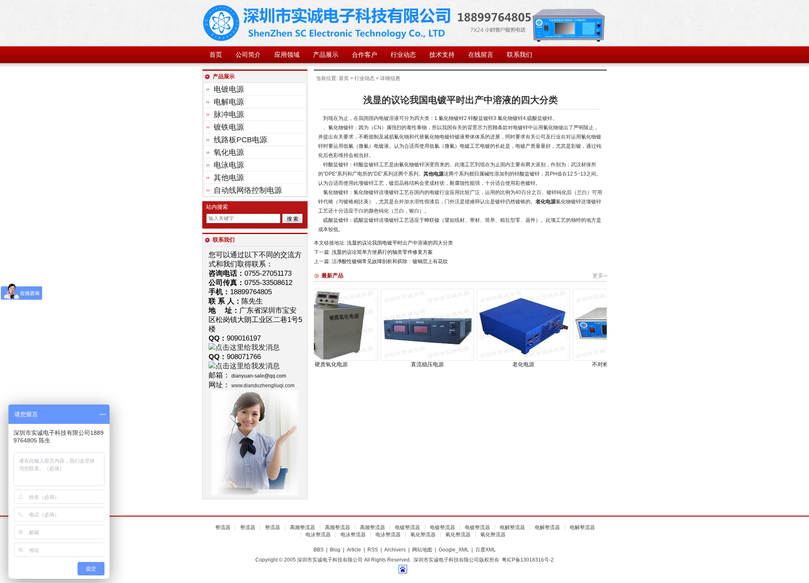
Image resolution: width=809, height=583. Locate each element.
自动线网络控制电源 (248, 190)
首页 (215, 54)
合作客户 (364, 54)
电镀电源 (229, 89)
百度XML (485, 550)
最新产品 (332, 275)
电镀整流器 (407, 527)
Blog (335, 550)
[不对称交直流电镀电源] (579, 359)
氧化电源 (229, 152)
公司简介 (248, 54)
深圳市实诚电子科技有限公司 (328, 23)
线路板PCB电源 (240, 140)
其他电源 (433, 174)
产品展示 (325, 54)
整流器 (222, 527)
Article (354, 550)
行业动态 (403, 54)
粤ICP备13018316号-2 (528, 560)
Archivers (395, 550)
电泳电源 (229, 165)
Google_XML (454, 550)
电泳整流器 (318, 535)
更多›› (599, 275)
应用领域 (287, 54)
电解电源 (229, 102)
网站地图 (422, 550)
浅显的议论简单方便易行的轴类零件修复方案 (382, 252)
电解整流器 (512, 527)
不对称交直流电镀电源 (579, 364)
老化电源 (546, 202)
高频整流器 (302, 527)
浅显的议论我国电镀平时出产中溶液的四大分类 (400, 243)
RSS (372, 550)
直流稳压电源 (387, 364)
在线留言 (480, 54)
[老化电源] (483, 359)
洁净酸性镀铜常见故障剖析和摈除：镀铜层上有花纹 (390, 261)
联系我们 (519, 54)
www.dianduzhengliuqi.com (263, 386)
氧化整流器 (423, 535)
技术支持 (442, 54)
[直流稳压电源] (387, 359)
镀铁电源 (229, 127)
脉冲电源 (229, 114)
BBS (318, 550)
